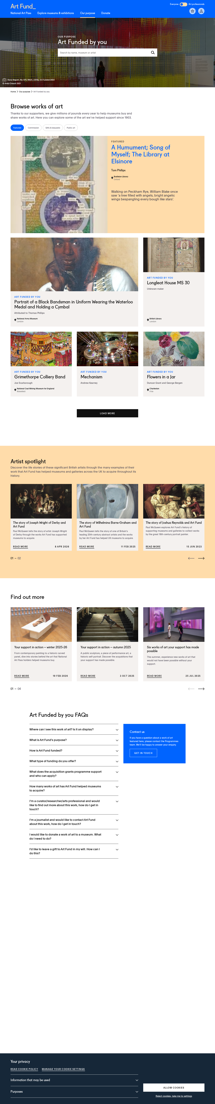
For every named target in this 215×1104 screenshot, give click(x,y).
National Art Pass (21, 13)
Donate (105, 13)
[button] (107, 413)
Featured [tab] (17, 127)
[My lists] (192, 11)
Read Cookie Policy (24, 1069)
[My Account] (201, 11)
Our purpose (87, 13)
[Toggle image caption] (5, 79)
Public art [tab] (71, 127)
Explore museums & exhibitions (55, 13)
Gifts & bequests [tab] (52, 127)
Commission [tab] (33, 127)
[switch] (183, 4)
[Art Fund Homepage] (23, 6)
